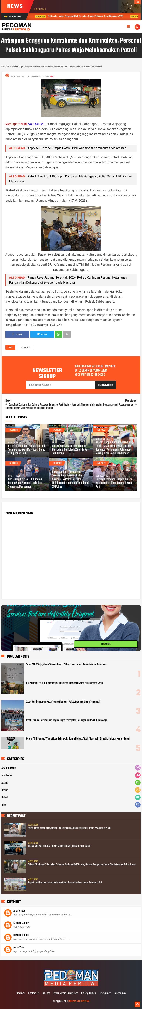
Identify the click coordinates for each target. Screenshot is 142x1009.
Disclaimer (105, 993)
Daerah (4, 790)
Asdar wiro (18, 947)
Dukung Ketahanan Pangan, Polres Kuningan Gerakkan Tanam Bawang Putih (114, 483)
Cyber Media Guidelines (65, 993)
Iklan (3, 805)
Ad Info (46, 993)
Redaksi (20, 993)
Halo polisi (25, 348)
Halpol (4, 797)
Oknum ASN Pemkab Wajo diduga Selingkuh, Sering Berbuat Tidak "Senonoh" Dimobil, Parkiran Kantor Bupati (78, 738)
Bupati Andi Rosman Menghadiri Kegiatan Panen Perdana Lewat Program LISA (65, 882)
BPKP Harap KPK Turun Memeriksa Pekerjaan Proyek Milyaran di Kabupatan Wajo (64, 683)
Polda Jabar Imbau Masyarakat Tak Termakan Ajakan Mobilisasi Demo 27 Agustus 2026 (82, 16)
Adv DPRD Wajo (8, 768)
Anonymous (19, 911)
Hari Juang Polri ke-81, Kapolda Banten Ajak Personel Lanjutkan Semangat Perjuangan (25, 483)
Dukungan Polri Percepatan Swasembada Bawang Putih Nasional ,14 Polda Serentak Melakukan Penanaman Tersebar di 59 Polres (70, 479)
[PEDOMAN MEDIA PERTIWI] (71, 986)
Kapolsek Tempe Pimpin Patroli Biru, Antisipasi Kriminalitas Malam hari (76, 148)
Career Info (120, 993)
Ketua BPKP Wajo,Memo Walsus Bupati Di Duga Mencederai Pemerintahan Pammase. (66, 664)
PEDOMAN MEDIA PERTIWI (78, 1001)
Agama (4, 783)
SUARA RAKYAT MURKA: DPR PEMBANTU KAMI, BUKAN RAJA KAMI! (59, 846)
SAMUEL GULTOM (21, 923)
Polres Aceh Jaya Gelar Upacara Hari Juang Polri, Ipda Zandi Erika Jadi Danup (69, 449)
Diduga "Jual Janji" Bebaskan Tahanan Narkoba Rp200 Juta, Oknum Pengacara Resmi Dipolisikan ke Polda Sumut (82, 864)
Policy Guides (88, 993)
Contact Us (34, 993)
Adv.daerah (6, 775)
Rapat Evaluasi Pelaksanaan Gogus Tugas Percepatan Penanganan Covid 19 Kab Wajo (66, 720)
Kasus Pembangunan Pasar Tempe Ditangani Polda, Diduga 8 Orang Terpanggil (63, 701)
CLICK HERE (105, 644)
